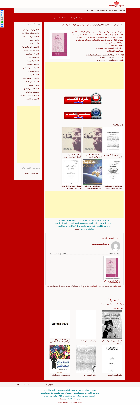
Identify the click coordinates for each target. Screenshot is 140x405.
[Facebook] (2, 11)
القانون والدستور (32, 64)
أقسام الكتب (113, 10)
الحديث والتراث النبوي (30, 50)
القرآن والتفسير (32, 71)
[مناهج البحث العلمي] (112, 359)
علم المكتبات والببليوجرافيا (29, 95)
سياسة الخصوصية (38, 385)
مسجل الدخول (111, 304)
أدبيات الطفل (33, 43)
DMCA (92, 10)
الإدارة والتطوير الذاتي (30, 30)
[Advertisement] (84, 75)
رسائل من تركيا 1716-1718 (106, 286)
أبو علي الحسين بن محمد (104, 60)
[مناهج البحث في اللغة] (86, 324)
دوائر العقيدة (33, 85)
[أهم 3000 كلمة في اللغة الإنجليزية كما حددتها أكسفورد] (60, 324)
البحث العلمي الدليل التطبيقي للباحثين (112, 342)
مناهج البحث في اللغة (88, 341)
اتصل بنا (86, 10)
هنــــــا (77, 229)
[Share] (2, 25)
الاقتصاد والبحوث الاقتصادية (28, 37)
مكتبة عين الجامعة (117, 25)
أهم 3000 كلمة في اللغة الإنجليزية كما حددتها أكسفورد (59, 341)
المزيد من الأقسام (32, 99)
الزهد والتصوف (33, 57)
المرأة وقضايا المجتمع (30, 68)
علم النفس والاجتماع (31, 89)
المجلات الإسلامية (32, 82)
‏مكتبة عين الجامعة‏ (31, 173)
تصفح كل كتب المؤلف (56, 254)
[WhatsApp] (2, 22)
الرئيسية (122, 10)
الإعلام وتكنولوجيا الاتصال (29, 33)
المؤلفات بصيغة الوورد (30, 78)
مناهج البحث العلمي (115, 375)
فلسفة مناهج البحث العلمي (60, 375)
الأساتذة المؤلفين (102, 10)
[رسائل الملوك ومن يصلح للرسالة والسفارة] (60, 44)
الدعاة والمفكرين (32, 54)
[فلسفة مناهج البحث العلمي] (60, 359)
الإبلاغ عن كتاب (49, 385)
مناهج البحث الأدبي (89, 375)
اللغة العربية (34, 75)
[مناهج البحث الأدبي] (86, 359)
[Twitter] (2, 15)
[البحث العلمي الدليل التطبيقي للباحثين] (112, 324)
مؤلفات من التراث (32, 92)
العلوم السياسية (32, 61)
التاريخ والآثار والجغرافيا (101, 25)
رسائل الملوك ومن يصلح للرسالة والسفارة (100, 55)
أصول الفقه (34, 40)
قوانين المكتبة (26, 385)
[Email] (2, 18)
